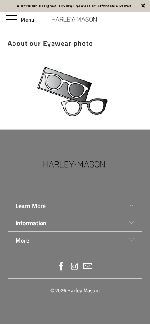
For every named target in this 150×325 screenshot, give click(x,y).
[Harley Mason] (75, 19)
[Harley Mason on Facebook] (61, 267)
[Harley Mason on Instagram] (74, 267)
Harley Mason (82, 291)
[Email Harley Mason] (88, 267)
